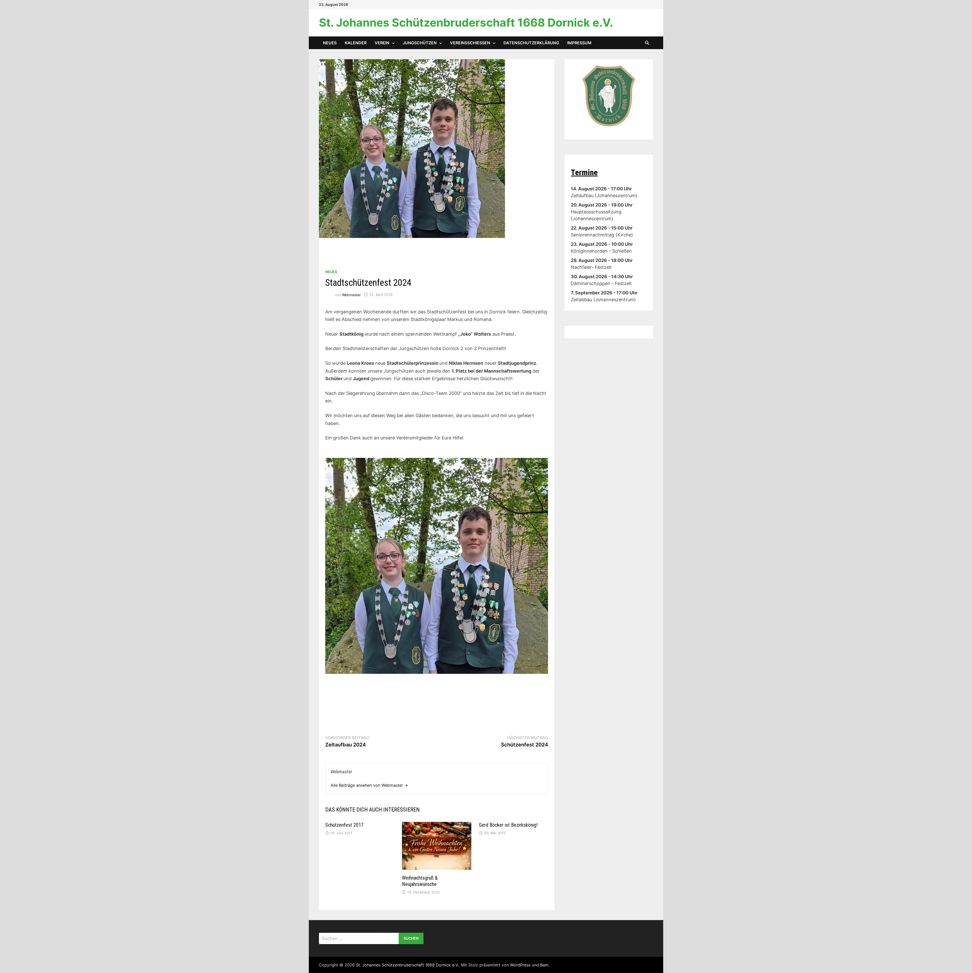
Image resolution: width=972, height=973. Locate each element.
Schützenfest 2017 (344, 825)
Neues (330, 42)
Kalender (356, 42)
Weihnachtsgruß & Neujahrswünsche (420, 881)
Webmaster (351, 294)
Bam (544, 964)
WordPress (520, 964)
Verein (382, 42)
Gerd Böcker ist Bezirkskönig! (508, 825)
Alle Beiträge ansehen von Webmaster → (369, 785)
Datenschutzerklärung (531, 42)
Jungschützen (420, 42)
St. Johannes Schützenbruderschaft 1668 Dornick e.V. (466, 22)
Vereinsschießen (470, 42)
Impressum (579, 42)
